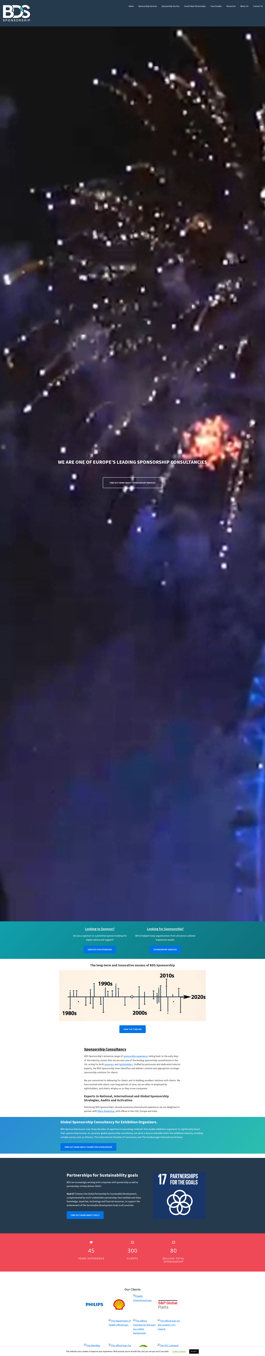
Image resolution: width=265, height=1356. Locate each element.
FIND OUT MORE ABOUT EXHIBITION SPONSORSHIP (88, 1147)
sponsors (109, 1064)
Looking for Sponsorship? (165, 929)
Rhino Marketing (105, 1111)
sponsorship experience (135, 1056)
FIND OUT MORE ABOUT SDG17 (85, 1215)
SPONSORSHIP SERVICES (165, 949)
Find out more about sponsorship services (132, 482)
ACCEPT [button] (194, 1351)
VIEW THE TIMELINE (133, 1029)
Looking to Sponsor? (100, 929)
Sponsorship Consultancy (105, 1049)
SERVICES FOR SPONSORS (100, 949)
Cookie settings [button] (179, 1351)
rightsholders (126, 1064)
